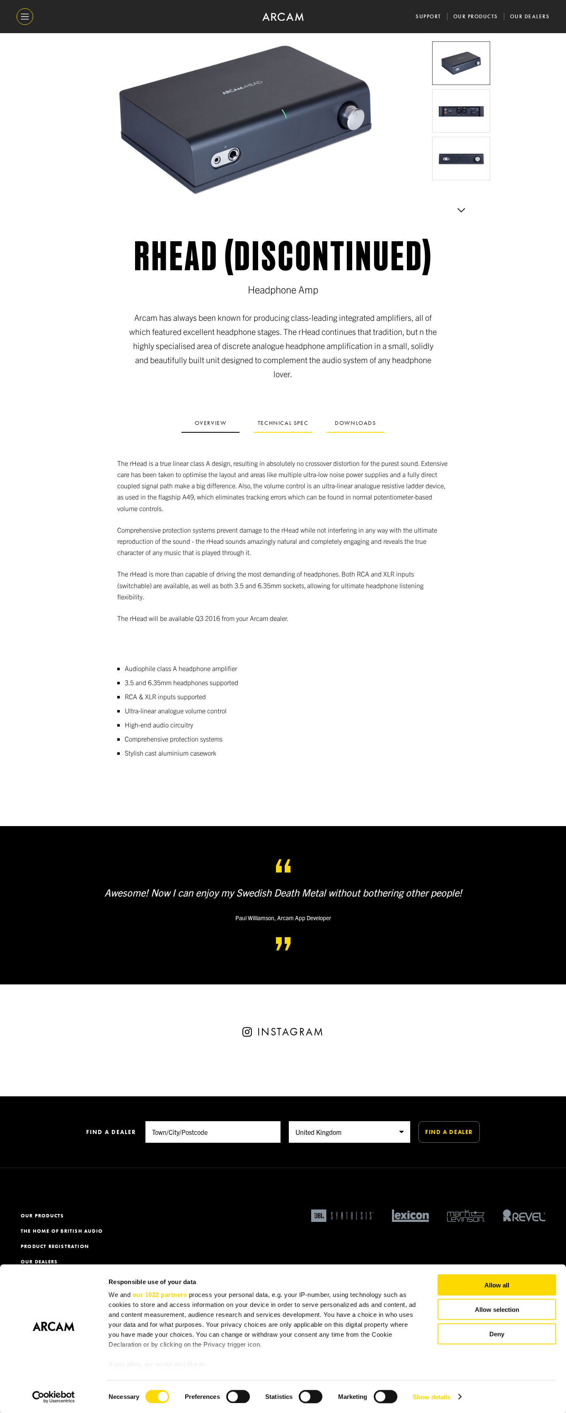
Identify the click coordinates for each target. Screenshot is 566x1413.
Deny (496, 1333)
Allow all (496, 1285)
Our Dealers (530, 16)
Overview (211, 423)
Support (428, 16)
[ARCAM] (283, 16)
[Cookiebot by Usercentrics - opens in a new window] (53, 1397)
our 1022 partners (160, 1294)
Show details (431, 1396)
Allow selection (497, 1309)
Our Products (475, 16)
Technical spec (283, 423)
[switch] (238, 1396)
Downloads (355, 423)
